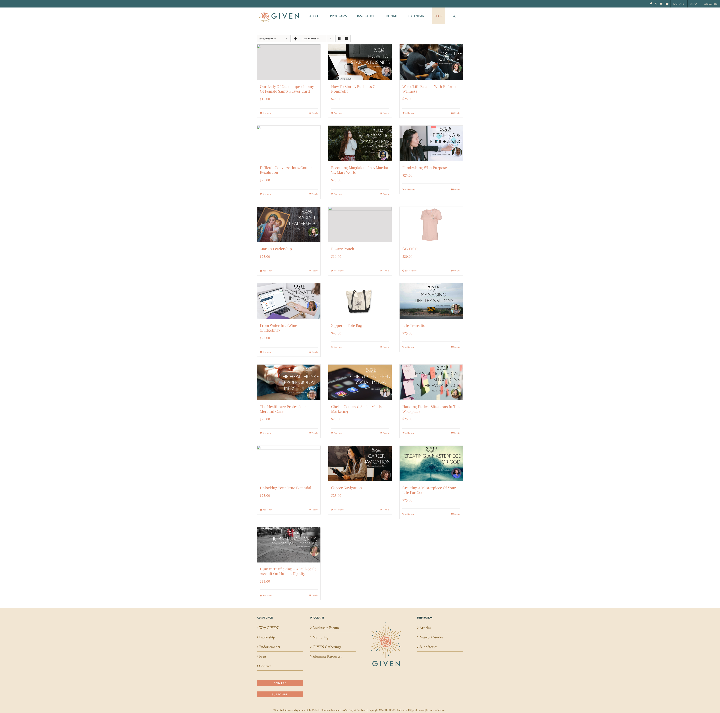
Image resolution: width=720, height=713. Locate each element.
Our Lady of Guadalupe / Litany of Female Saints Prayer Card (287, 89)
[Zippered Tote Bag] (360, 301)
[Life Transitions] (431, 301)
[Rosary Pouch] (360, 224)
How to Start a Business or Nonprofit (354, 89)
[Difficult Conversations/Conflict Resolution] (288, 143)
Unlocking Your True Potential (285, 487)
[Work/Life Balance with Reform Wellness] (431, 62)
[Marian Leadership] (288, 224)
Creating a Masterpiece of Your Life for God (429, 490)
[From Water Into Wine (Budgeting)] (288, 301)
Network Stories (431, 637)
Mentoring (320, 637)
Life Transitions (415, 325)
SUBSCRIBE (710, 3)
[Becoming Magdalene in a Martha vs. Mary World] (360, 143)
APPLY (694, 3)
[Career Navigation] (360, 463)
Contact (265, 665)
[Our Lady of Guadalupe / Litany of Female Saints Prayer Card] (288, 62)
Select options (411, 270)
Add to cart (267, 113)
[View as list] (346, 38)
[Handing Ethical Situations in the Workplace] (431, 382)
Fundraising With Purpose (424, 167)
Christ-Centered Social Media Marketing (356, 409)
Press (262, 656)
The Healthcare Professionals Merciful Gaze (284, 409)
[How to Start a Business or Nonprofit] (360, 62)
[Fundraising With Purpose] (431, 143)
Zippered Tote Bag (346, 325)
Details (314, 113)
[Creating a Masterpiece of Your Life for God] (431, 463)
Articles (424, 627)
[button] (454, 15)
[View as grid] (339, 38)
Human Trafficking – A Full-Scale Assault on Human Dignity (288, 571)
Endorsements (269, 646)
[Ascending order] (295, 38)
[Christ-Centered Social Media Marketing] (360, 382)
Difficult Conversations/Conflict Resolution (287, 170)
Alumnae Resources (327, 656)
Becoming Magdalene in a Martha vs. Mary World (359, 170)
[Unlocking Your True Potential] (288, 463)
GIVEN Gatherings (327, 646)
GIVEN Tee (411, 248)
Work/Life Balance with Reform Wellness (429, 89)
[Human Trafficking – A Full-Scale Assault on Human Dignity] (288, 544)
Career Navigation (346, 487)
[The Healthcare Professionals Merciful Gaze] (288, 382)
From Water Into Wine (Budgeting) (278, 328)
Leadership (267, 637)
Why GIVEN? (269, 627)
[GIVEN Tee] (431, 224)
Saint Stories (428, 646)
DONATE (678, 3)
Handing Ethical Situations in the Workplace (431, 409)
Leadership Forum (326, 627)
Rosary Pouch (342, 248)
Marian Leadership (276, 248)
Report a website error (436, 710)
